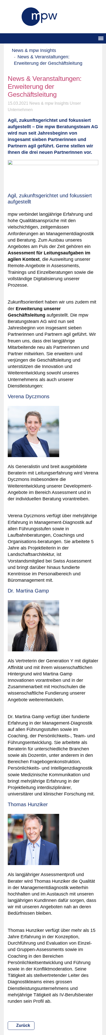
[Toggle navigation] (101, 38)
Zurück (22, 1025)
